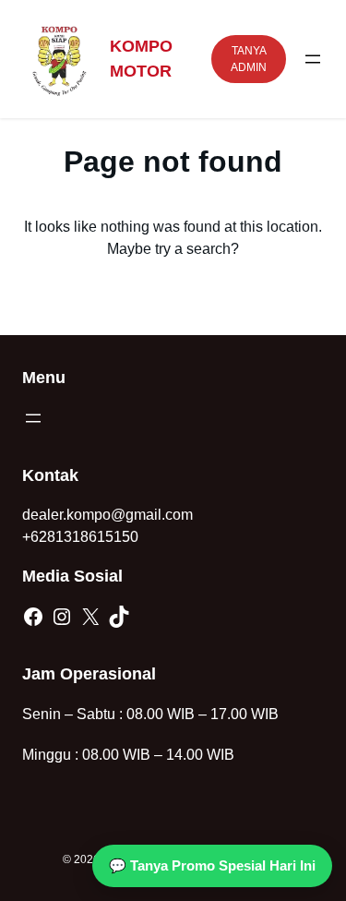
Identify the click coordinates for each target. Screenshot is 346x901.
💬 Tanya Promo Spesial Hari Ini (212, 865)
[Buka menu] (313, 59)
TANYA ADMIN (249, 59)
